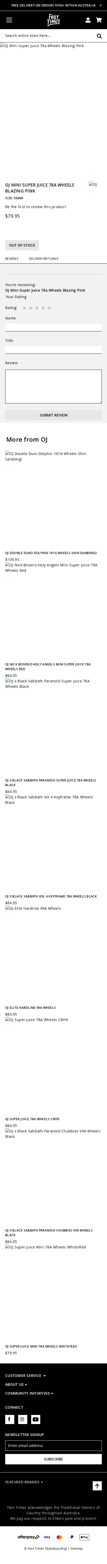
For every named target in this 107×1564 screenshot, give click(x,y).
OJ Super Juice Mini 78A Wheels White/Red (41, 1346)
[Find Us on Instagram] (22, 1419)
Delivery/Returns (43, 258)
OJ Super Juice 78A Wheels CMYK (32, 1119)
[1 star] (25, 308)
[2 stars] (31, 308)
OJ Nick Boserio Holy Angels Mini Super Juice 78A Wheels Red (48, 666)
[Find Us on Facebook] (9, 1419)
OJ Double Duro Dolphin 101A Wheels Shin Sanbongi (51, 553)
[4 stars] (43, 308)
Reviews (11, 258)
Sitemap (76, 1548)
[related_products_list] (53, 499)
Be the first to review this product (35, 206)
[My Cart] (99, 20)
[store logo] (53, 20)
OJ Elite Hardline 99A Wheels (30, 1007)
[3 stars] (37, 308)
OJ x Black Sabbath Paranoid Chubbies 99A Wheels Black (49, 1232)
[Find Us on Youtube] (35, 1419)
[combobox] (53, 35)
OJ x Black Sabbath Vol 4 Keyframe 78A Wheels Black (51, 896)
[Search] (99, 35)
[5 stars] (50, 308)
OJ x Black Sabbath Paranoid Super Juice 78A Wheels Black (50, 782)
